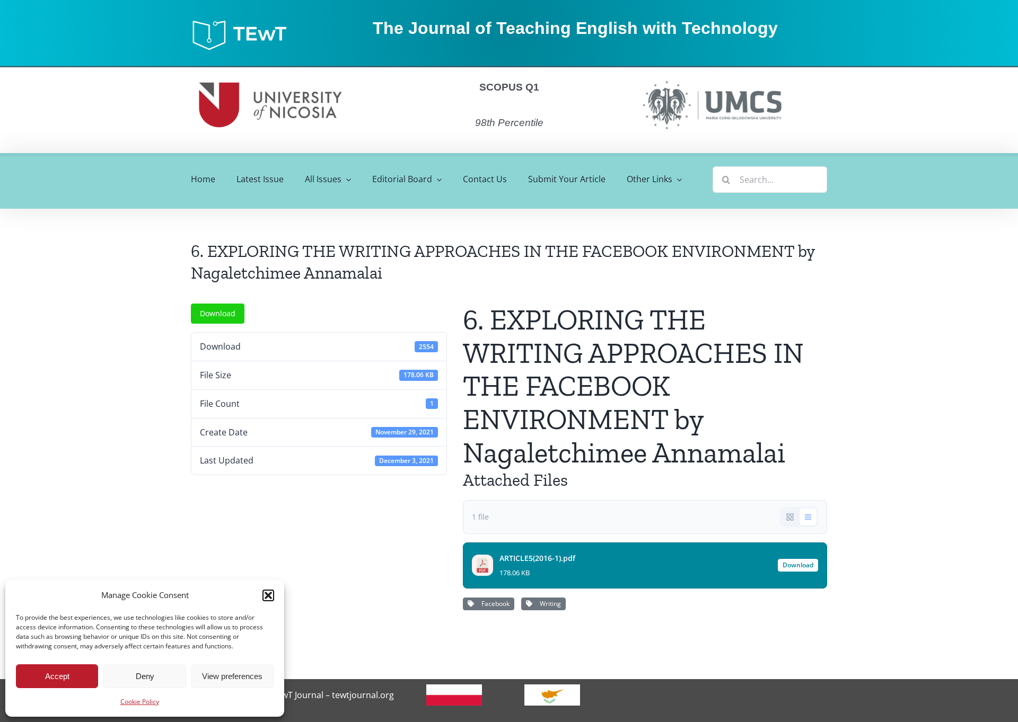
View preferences (232, 676)
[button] (268, 595)
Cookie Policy (139, 701)
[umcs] (711, 77)
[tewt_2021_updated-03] (244, 23)
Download (217, 313)
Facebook (494, 603)
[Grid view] (790, 517)
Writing (549, 603)
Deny (145, 676)
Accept (57, 676)
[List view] (808, 517)
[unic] (270, 71)
